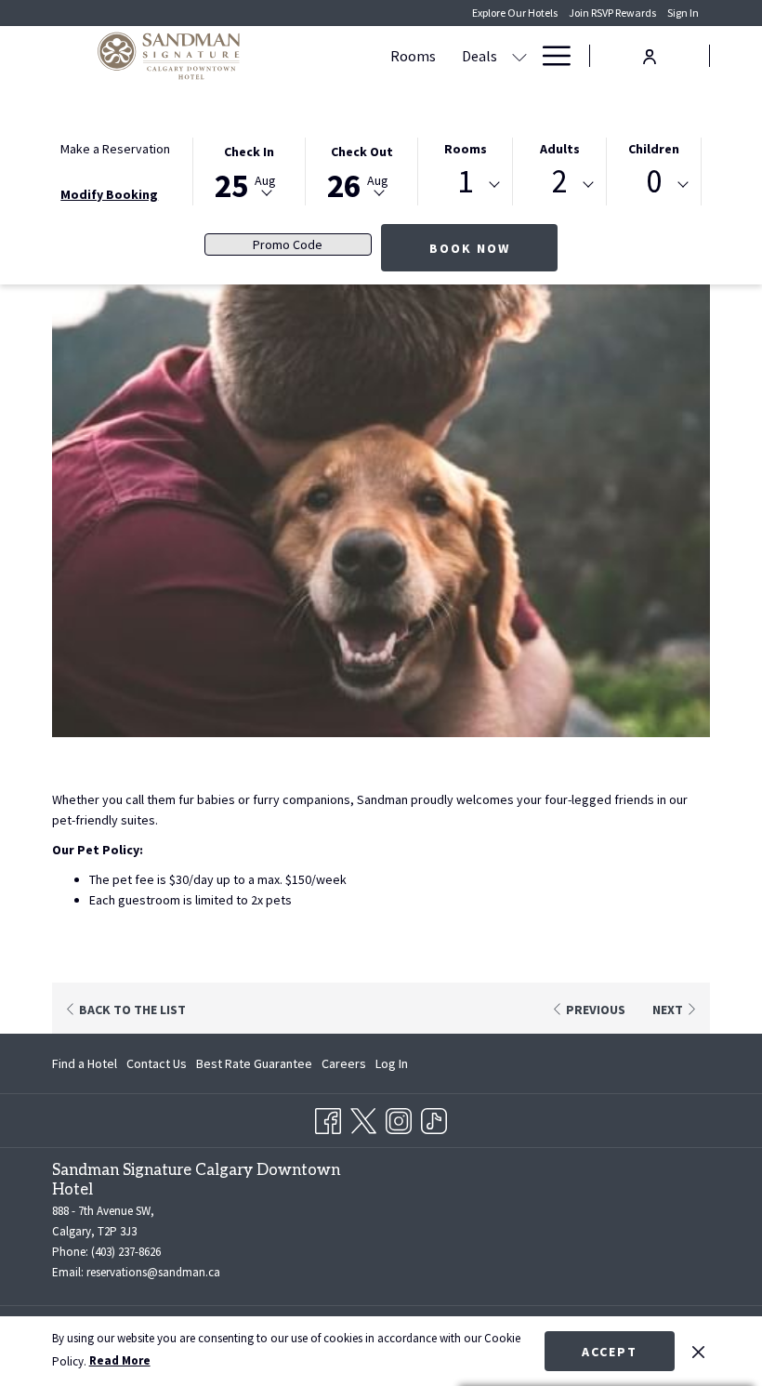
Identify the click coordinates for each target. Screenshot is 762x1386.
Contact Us (156, 1063)
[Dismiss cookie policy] (698, 1351)
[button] (249, 170)
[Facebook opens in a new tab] (328, 1117)
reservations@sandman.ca (153, 1272)
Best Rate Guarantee (254, 1063)
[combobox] (465, 185)
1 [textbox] (465, 181)
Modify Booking (109, 194)
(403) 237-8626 (126, 1252)
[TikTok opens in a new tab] (434, 1117)
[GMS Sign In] (649, 54)
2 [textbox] (560, 181)
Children (653, 148)
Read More (120, 1360)
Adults (560, 148)
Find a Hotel (84, 1063)
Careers (344, 1067)
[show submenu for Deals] (519, 56)
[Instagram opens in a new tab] (399, 1117)
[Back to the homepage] (168, 56)
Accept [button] (609, 1351)
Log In (391, 1067)
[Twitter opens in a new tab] (363, 1117)
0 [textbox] (654, 181)
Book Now (469, 248)
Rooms (465, 148)
